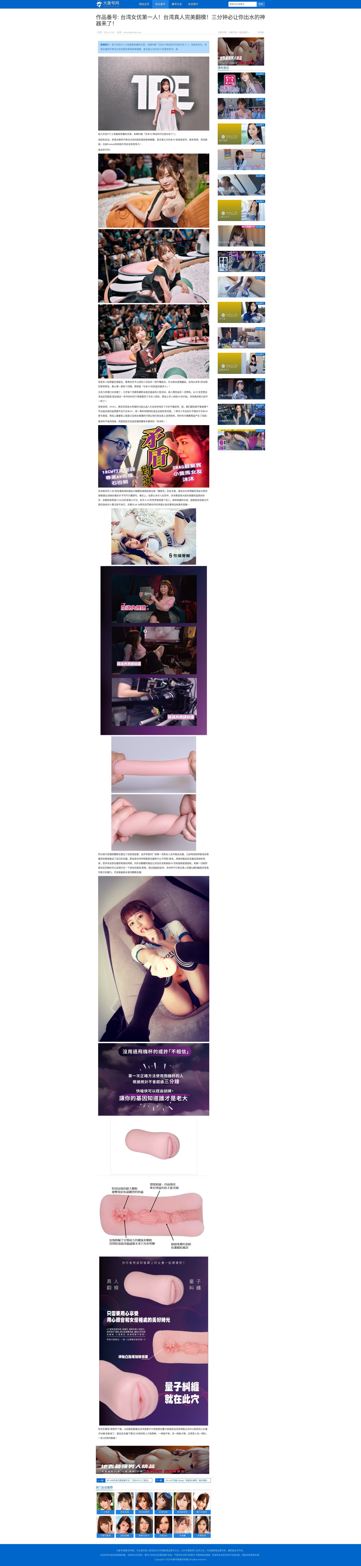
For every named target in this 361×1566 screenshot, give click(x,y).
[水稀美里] (202, 1524)
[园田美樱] (125, 1524)
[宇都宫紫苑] (105, 1524)
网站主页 (144, 4)
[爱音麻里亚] (182, 1501)
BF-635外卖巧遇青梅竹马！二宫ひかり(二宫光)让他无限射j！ (129, 1480)
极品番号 (160, 4)
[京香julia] (163, 1524)
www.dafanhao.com (132, 32)
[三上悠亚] (105, 1501)
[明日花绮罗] (144, 1501)
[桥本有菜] (125, 1501)
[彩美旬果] (163, 1501)
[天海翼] (182, 1524)
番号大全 (177, 4)
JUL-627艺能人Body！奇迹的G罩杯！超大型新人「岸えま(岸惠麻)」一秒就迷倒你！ (188, 1480)
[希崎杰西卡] (144, 1524)
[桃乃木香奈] (202, 1501)
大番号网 (232, 32)
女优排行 (193, 4)
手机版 (260, 32)
